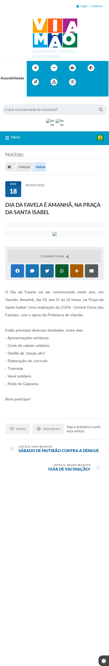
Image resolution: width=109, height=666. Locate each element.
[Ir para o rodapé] (43, 93)
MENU (15, 137)
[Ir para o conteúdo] (87, 82)
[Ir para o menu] (99, 82)
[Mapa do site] (54, 82)
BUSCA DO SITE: (17, 101)
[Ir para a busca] (32, 93)
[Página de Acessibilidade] (72, 82)
